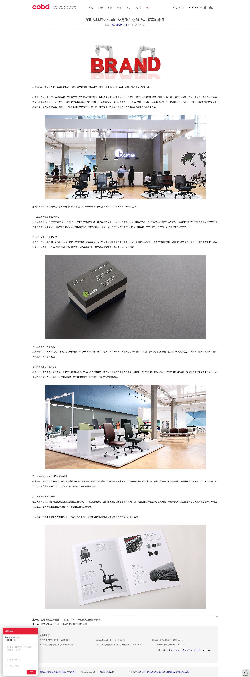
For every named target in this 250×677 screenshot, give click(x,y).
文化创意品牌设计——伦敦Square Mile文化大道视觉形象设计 (72, 619)
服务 (119, 7)
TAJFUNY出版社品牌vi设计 (163, 645)
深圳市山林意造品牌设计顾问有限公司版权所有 (58, 672)
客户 (129, 7)
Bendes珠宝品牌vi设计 (105, 640)
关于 (100, 7)
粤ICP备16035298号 (107, 672)
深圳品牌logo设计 (183, 672)
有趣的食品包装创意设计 (50, 640)
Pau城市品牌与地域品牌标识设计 (53, 645)
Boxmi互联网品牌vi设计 (162, 640)
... (191, 650)
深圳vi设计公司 (119, 24)
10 (188, 650)
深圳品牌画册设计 (169, 672)
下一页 (197, 650)
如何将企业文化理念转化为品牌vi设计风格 (113, 645)
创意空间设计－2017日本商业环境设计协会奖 (64, 624)
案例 (109, 7)
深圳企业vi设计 (156, 672)
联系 (138, 7)
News (148, 8)
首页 (90, 7)
